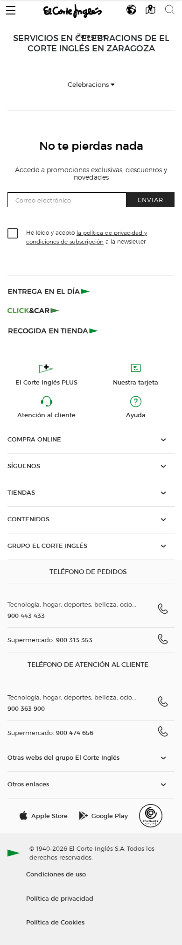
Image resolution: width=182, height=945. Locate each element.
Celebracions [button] (89, 85)
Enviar (150, 199)
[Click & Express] (49, 291)
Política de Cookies (55, 921)
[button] (10, 8)
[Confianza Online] (150, 815)
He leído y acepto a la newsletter (86, 236)
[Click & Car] (33, 311)
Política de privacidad (59, 898)
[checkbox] (13, 233)
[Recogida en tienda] (53, 330)
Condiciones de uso (56, 873)
